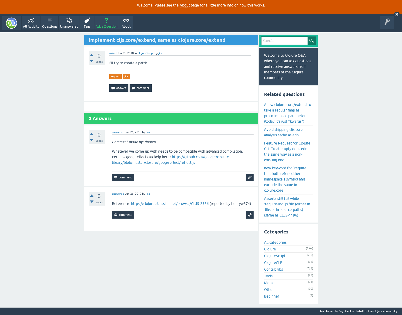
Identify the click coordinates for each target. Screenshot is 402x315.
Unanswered (69, 26)
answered (118, 132)
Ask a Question (106, 26)
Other (269, 289)
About (185, 5)
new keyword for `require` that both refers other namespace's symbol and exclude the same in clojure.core (286, 179)
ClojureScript (145, 53)
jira (126, 76)
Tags (87, 26)
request (115, 76)
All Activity (31, 26)
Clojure (270, 249)
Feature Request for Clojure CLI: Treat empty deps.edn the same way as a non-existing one (287, 151)
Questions (49, 26)
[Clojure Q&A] (11, 23)
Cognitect (345, 311)
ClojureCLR (273, 262)
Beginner (271, 296)
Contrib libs (273, 269)
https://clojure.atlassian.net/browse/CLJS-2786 (170, 203)
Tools (268, 276)
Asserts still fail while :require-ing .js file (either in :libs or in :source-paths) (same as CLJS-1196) (287, 206)
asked (113, 53)
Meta (268, 283)
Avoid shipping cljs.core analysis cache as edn (283, 132)
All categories (275, 242)
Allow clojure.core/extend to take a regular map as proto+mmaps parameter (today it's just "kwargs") (287, 112)
